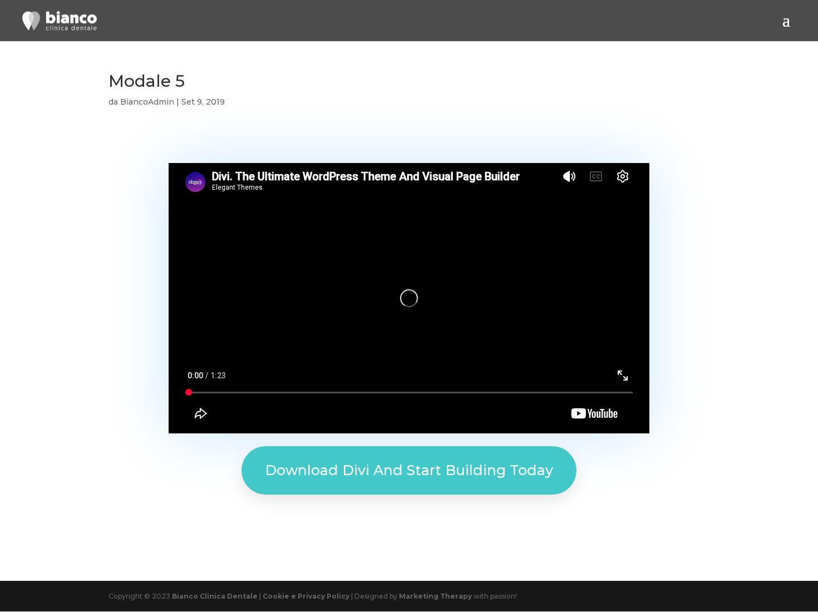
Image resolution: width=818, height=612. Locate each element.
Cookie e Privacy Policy (306, 596)
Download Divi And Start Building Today (409, 470)
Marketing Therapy (436, 596)
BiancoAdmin (147, 102)
